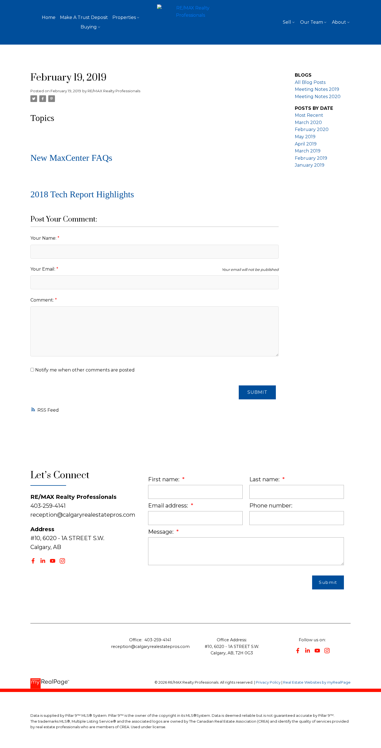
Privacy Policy (268, 682)
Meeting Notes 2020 (318, 96)
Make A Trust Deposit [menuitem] (84, 17)
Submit (257, 392)
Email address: (168, 505)
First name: (164, 479)
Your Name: (43, 238)
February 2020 (312, 129)
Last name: (265, 479)
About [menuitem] (339, 22)
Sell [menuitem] (287, 22)
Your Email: (43, 269)
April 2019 (306, 144)
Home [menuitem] (49, 17)
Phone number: (270, 505)
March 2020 (308, 122)
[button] (33, 561)
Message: (161, 531)
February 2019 (311, 158)
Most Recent (309, 115)
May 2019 (305, 136)
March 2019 (307, 151)
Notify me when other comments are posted (84, 370)
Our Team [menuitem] (311, 22)
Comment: (42, 300)
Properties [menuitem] (124, 17)
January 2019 (309, 165)
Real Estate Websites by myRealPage (317, 682)
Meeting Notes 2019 (317, 89)
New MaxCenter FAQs (71, 158)
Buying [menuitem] (89, 27)
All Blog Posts (310, 82)
